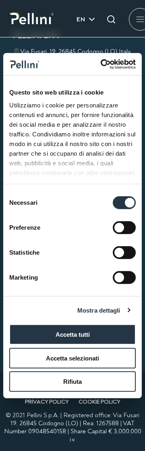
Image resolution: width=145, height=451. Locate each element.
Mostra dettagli (98, 310)
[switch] (124, 227)
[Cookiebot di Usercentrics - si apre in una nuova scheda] (102, 64)
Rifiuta (72, 381)
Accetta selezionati (72, 357)
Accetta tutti (73, 334)
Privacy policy (47, 401)
